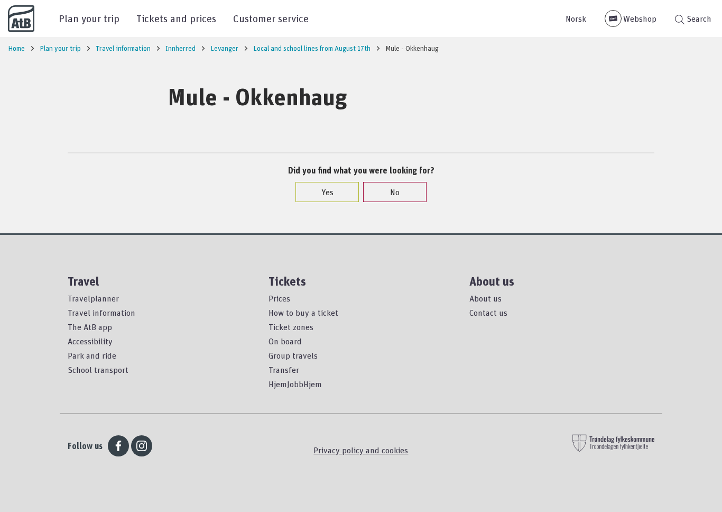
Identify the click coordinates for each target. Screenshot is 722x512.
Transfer (284, 369)
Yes (327, 192)
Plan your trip (89, 18)
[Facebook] (118, 445)
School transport (98, 369)
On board (285, 341)
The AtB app (90, 327)
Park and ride (92, 355)
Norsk (576, 18)
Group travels (293, 355)
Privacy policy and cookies (360, 450)
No (395, 192)
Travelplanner (93, 298)
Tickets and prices (176, 18)
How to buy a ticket (303, 312)
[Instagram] (141, 445)
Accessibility (90, 341)
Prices (279, 298)
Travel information (101, 312)
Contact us (488, 312)
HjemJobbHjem (295, 384)
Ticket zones (291, 327)
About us (485, 298)
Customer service (271, 18)
